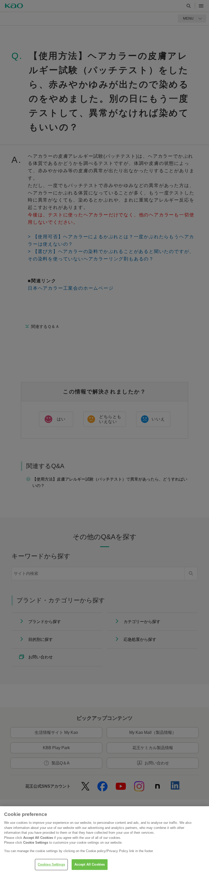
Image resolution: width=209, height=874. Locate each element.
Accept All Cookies (89, 864)
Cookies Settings (51, 864)
